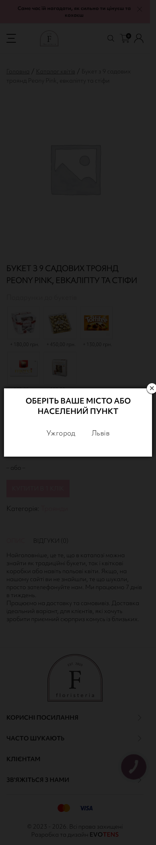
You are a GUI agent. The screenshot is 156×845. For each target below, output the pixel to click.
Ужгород (61, 432)
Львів (101, 432)
